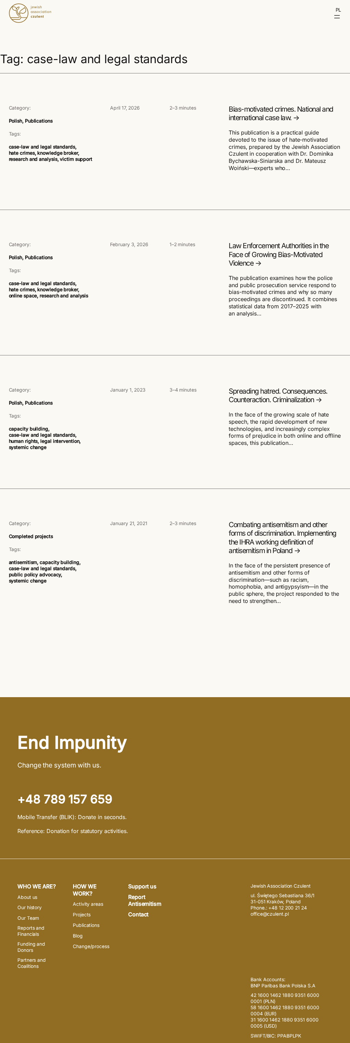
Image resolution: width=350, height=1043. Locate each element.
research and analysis (33, 159)
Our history (29, 907)
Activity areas (88, 904)
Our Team (28, 918)
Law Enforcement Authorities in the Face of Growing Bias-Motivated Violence (278, 254)
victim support (76, 159)
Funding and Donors (31, 947)
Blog (78, 936)
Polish (15, 121)
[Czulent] (30, 20)
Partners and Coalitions (31, 963)
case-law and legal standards (42, 147)
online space (23, 295)
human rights (23, 441)
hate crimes (22, 153)
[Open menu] (337, 17)
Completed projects (31, 536)
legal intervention (59, 441)
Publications (39, 121)
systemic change (28, 447)
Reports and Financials (30, 931)
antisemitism (23, 562)
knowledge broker (57, 153)
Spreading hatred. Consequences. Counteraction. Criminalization (278, 395)
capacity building (28, 429)
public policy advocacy (35, 574)
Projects (82, 914)
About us (27, 897)
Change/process (91, 946)
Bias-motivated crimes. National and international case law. (281, 113)
